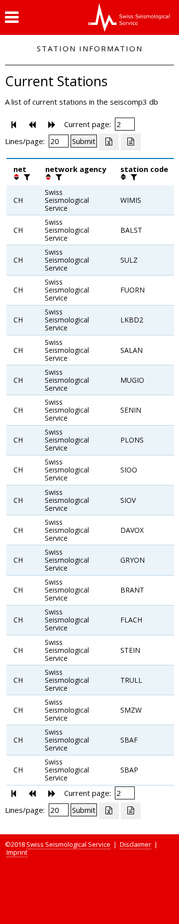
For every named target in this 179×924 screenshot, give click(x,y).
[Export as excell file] (109, 142)
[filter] (25, 177)
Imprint (16, 852)
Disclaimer (135, 844)
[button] (11, 17)
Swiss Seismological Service (68, 844)
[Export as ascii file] (131, 142)
